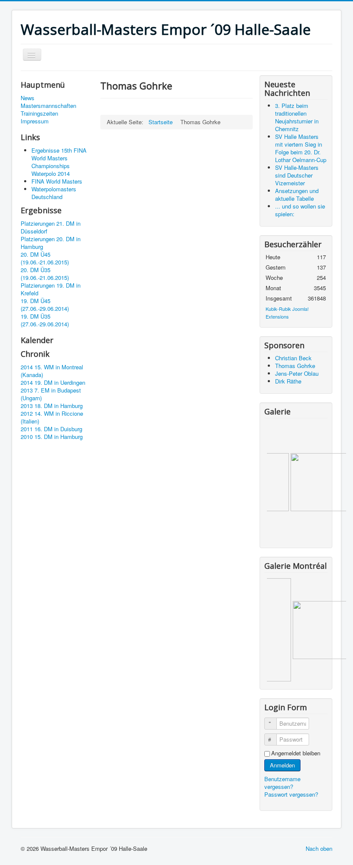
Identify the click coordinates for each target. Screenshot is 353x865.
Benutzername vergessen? (282, 783)
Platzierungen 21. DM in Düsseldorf (51, 227)
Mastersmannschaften (48, 106)
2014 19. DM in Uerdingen (53, 382)
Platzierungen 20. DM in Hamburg (51, 243)
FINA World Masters (56, 181)
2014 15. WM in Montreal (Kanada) (52, 371)
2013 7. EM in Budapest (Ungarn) (51, 394)
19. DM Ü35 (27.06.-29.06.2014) (45, 320)
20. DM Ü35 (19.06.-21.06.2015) (45, 274)
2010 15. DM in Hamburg (52, 437)
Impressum (35, 121)
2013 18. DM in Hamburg (52, 406)
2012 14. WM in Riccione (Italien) (52, 417)
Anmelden (282, 765)
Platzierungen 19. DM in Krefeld (51, 289)
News (27, 98)
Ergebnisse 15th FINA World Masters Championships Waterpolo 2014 (59, 162)
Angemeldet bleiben (295, 753)
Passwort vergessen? (291, 794)
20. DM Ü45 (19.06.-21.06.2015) (45, 258)
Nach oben (319, 848)
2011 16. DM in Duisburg (51, 429)
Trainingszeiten (39, 113)
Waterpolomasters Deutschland (53, 193)
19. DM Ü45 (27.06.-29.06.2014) (45, 305)
